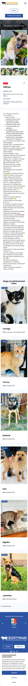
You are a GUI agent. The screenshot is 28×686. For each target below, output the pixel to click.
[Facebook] (11, 651)
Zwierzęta (16, 26)
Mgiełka (6, 542)
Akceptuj (14, 673)
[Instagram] (17, 651)
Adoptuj (14, 10)
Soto (5, 489)
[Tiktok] (14, 651)
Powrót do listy (6, 606)
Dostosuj (14, 677)
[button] (25, 3)
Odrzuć (14, 682)
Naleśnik (6, 435)
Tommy (6, 382)
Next (25, 47)
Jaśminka (7, 595)
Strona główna (8, 26)
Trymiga (6, 329)
